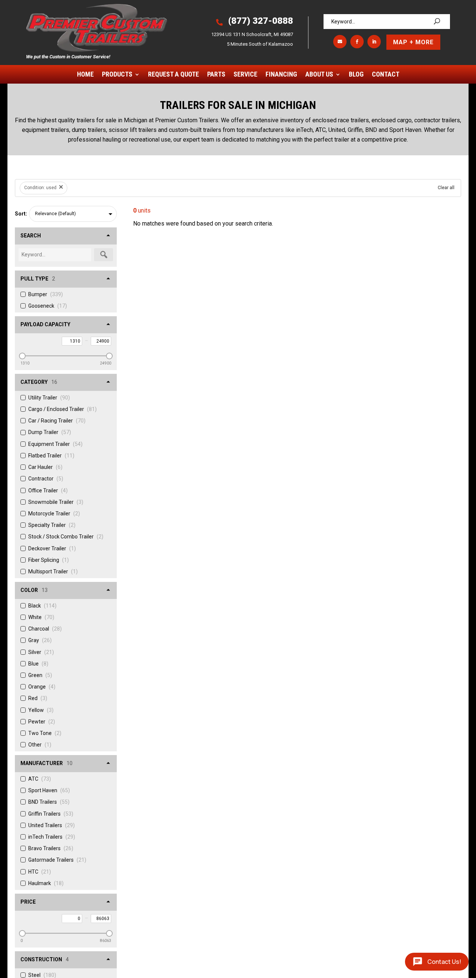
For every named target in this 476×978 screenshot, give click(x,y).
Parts (216, 75)
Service (245, 75)
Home (85, 75)
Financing (281, 75)
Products (117, 75)
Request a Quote (173, 75)
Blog (356, 75)
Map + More (413, 42)
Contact (385, 75)
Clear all (446, 187)
